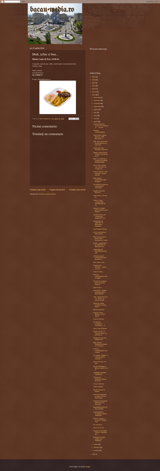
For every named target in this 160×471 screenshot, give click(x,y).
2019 (94, 86)
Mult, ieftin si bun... (99, 262)
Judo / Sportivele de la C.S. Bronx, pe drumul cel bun (100, 298)
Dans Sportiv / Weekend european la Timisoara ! (100, 344)
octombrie (97, 103)
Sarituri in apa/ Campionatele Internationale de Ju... (99, 202)
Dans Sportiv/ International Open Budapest (99, 179)
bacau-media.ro (52, 10)
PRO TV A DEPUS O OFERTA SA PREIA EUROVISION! (100, 160)
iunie (95, 115)
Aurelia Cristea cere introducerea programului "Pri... (99, 216)
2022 (94, 80)
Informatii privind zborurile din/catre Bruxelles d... (99, 257)
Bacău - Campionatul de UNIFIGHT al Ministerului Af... (99, 244)
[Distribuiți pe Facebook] (76, 119)
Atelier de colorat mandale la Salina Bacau (99, 305)
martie (96, 444)
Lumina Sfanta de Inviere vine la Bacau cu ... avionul (100, 125)
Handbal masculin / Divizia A (99, 191)
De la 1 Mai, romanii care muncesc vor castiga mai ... (99, 167)
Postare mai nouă (37, 190)
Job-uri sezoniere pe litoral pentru (99, 233)
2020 (94, 83)
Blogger (88, 467)
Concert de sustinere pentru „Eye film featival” (99, 282)
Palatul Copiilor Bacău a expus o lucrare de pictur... (100, 154)
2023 (94, 77)
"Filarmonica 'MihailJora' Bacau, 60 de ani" (100, 379)
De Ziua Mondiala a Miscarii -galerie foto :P (100, 368)
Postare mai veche (77, 190)
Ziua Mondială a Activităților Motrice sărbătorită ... (100, 413)
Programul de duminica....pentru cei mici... (99, 267)
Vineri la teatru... (98, 272)
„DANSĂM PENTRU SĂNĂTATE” (99, 373)
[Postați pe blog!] (72, 119)
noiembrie (97, 100)
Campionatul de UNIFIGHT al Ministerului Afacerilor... (98, 223)
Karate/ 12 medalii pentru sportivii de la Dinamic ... (100, 210)
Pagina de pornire (57, 190)
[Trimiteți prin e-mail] (70, 119)
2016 (94, 95)
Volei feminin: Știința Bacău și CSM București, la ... (99, 136)
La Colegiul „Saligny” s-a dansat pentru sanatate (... (100, 357)
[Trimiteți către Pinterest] (78, 119)
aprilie (96, 121)
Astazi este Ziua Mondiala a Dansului (100, 148)
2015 (94, 454)
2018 (94, 89)
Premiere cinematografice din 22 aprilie (100, 276)
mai (95, 118)
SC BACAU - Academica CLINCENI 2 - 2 (99, 323)
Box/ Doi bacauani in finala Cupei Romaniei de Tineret (100, 238)
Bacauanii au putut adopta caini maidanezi (99, 438)
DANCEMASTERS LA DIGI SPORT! (100, 408)
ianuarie (96, 450)
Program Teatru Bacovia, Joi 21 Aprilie (99, 314)
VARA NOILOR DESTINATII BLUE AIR (100, 251)
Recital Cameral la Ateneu (99, 390)
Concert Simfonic (98, 319)
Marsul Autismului (98, 309)
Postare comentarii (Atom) (47, 194)
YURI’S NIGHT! (98, 387)
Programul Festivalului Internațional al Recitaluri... (100, 402)
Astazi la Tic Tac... (99, 428)
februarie (97, 447)
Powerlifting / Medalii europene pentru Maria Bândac (99, 292)
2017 (94, 92)
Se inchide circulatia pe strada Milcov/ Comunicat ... (100, 186)
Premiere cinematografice (99, 131)
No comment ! (97, 425)
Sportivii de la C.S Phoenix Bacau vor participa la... (100, 333)
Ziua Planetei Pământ (100, 229)
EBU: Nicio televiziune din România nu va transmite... (100, 143)
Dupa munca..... (98, 287)
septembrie (97, 106)
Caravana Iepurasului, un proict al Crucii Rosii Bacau (100, 396)
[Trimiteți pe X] (74, 119)
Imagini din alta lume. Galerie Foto (100, 338)
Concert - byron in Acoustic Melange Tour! (99, 420)
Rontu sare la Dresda (100, 328)
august (96, 109)
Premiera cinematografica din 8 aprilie (100, 350)
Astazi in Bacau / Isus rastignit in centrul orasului (100, 173)
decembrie (97, 97)
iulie (95, 112)
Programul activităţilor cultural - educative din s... (100, 432)
